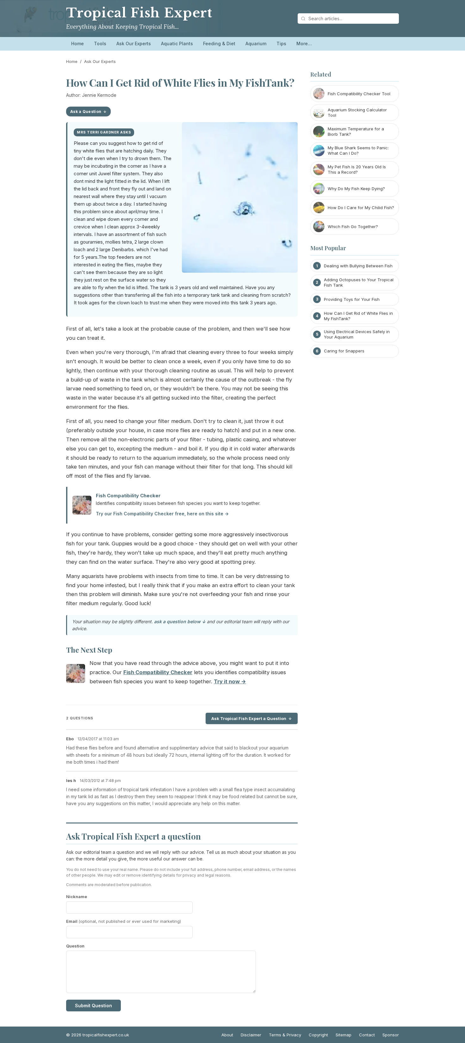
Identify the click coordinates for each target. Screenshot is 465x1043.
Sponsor (390, 1034)
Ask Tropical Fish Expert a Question (248, 718)
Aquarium (255, 43)
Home (77, 43)
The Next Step (89, 650)
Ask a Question (85, 111)
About (227, 1034)
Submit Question (93, 1005)
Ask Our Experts (133, 43)
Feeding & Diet (219, 43)
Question (75, 945)
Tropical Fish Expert (139, 13)
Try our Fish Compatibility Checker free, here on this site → (162, 513)
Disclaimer (251, 1034)
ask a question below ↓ (180, 621)
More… (304, 43)
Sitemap (343, 1034)
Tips (281, 43)
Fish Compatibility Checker (128, 496)
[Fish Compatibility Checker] (75, 675)
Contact (367, 1034)
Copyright (318, 1034)
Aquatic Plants (177, 43)
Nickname (76, 896)
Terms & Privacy (285, 1034)
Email (123, 921)
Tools (100, 43)
